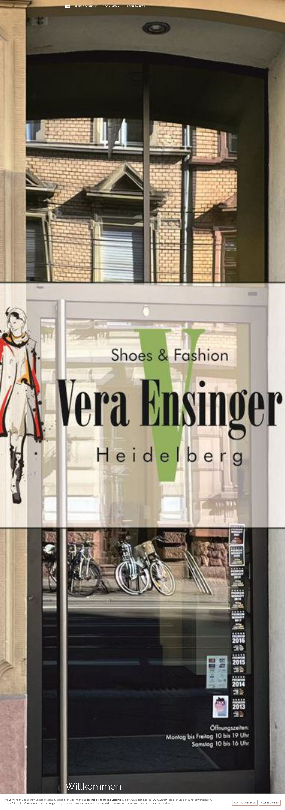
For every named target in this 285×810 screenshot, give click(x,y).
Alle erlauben (270, 802)
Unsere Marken (135, 6)
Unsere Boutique (86, 6)
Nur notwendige (245, 802)
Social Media (111, 6)
